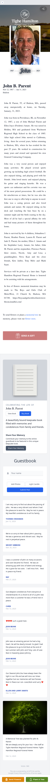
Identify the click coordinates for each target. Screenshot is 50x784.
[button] (25, 717)
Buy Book (25, 413)
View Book (12, 413)
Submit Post (25, 490)
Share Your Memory (16, 448)
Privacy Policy (18, 773)
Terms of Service (31, 773)
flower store (30, 318)
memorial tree (32, 314)
